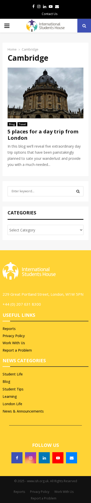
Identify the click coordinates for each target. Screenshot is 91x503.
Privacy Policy (14, 335)
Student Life (13, 374)
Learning (10, 396)
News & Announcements (23, 411)
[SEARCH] (78, 191)
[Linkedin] (44, 457)
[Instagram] (30, 457)
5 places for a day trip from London (43, 134)
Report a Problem (17, 350)
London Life (12, 403)
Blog (12, 124)
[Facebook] (16, 457)
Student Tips (13, 389)
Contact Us (49, 14)
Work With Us (14, 342)
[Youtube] (57, 457)
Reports (9, 328)
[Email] (71, 457)
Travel (22, 124)
